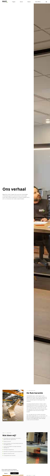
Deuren (21, 1)
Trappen (13, 1)
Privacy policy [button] (16, 470)
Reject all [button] (5, 473)
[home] (5, 2)
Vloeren (28, 1)
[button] (46, 2)
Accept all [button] (14, 473)
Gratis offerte (37, 1)
